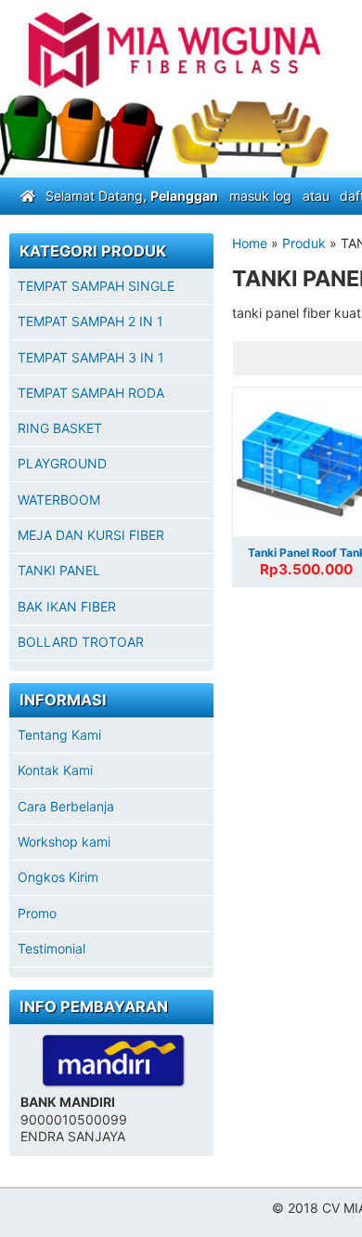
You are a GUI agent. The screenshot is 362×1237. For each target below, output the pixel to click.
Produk (304, 243)
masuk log (260, 196)
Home (249, 243)
